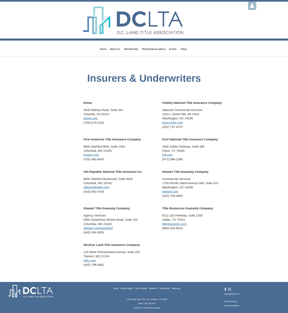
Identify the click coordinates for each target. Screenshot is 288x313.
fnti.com (167, 155)
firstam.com (91, 155)
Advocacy (176, 288)
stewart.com (170, 191)
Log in (252, 6)
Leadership (164, 288)
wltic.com (90, 260)
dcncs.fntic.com (172, 122)
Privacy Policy (230, 301)
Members (153, 288)
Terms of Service (231, 305)
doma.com (91, 118)
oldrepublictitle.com (96, 187)
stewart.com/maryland (98, 228)
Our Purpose (141, 288)
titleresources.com (174, 224)
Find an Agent (127, 288)
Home (116, 288)
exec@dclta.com (231, 294)
